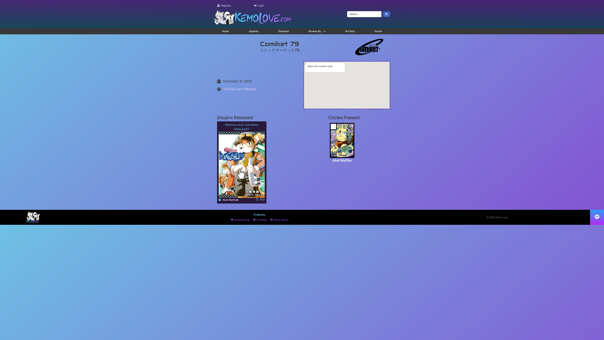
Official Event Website (239, 89)
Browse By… (315, 31)
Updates (253, 31)
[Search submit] (386, 14)
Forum (378, 31)
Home (225, 31)
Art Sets (350, 31)
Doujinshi (283, 31)
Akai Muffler (230, 199)
